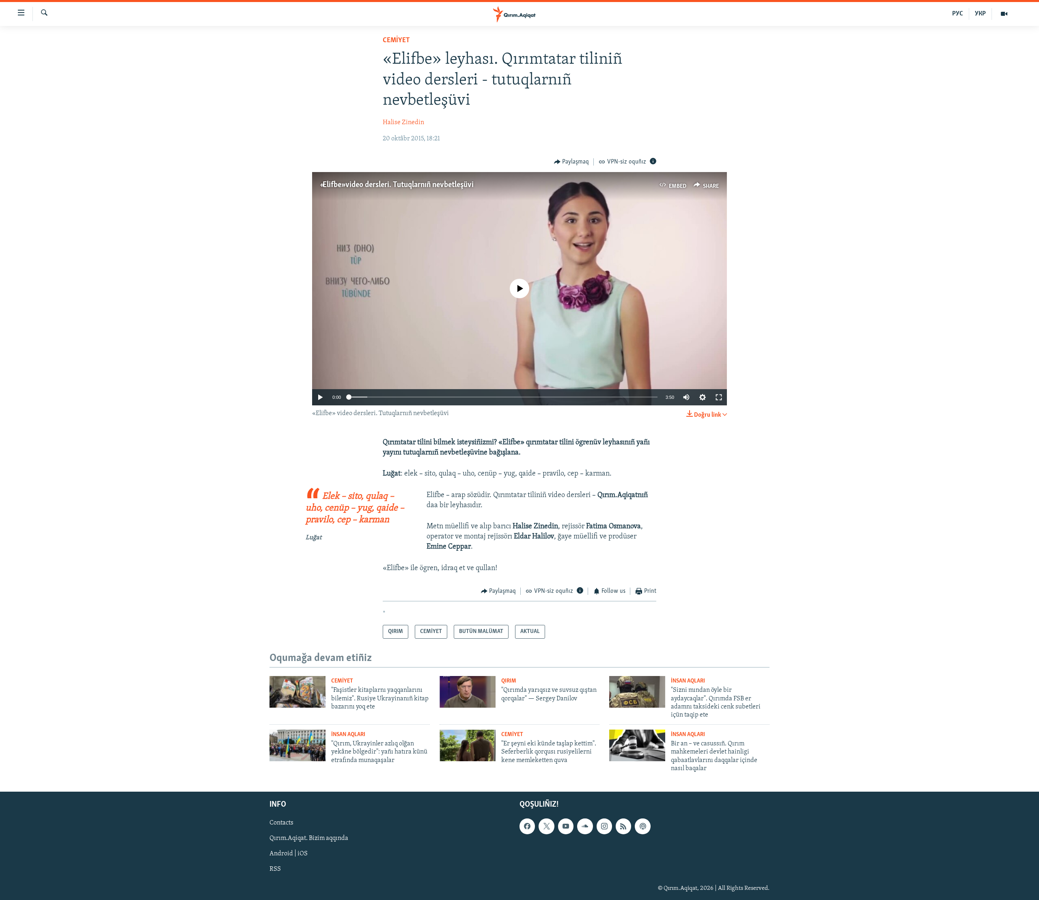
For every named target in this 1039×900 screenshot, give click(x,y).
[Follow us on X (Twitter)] (546, 826)
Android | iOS (288, 853)
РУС (957, 14)
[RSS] (623, 826)
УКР (980, 14)
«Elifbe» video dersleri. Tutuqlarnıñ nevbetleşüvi (397, 185)
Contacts (281, 823)
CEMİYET (396, 40)
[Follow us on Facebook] (527, 826)
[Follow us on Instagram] (604, 826)
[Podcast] (642, 826)
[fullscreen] (719, 397)
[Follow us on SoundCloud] (585, 826)
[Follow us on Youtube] (565, 826)
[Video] (1004, 13)
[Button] (571, 162)
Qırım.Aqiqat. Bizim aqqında (308, 838)
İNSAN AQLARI (688, 681)
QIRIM (508, 681)
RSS (275, 869)
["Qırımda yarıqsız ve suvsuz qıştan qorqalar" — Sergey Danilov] (468, 692)
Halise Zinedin (403, 122)
